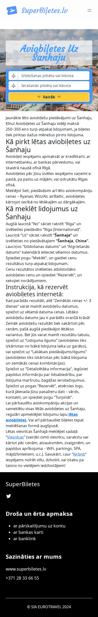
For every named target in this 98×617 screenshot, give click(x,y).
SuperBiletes (23, 484)
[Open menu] (89, 10)
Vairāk (49, 97)
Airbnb (79, 454)
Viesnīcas (15, 437)
